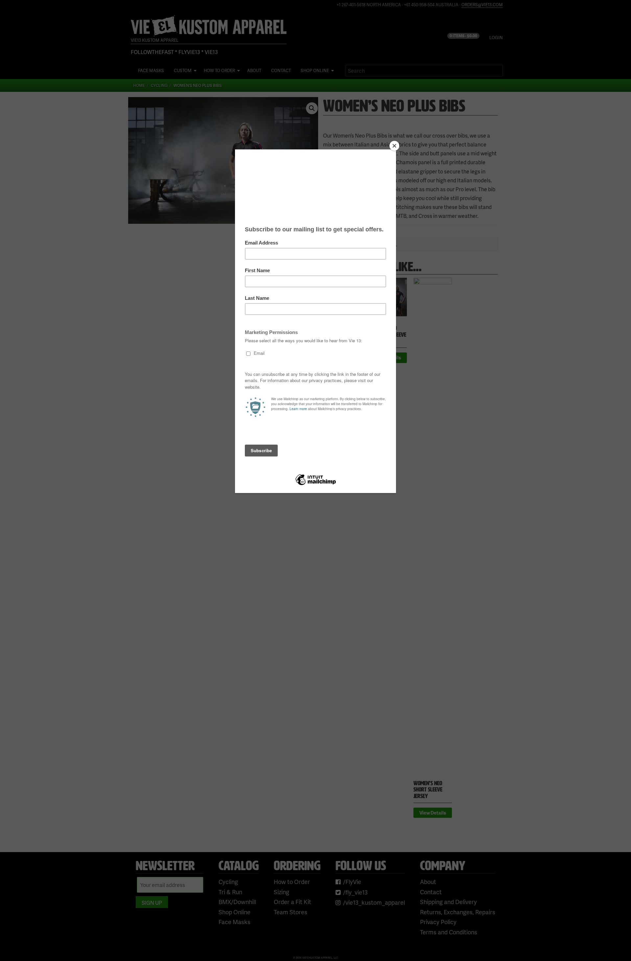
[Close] (394, 146)
